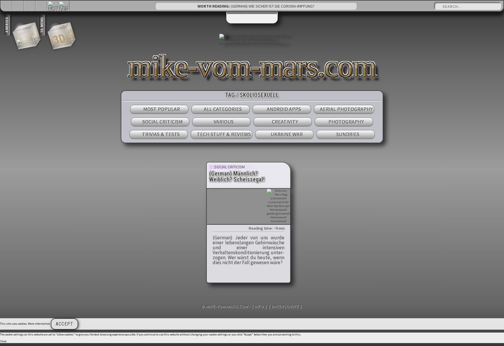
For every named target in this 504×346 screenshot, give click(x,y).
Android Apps (284, 109)
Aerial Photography (346, 109)
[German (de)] (53, 10)
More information (39, 324)
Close (3, 341)
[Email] (18, 6)
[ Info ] (259, 306)
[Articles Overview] (42, 6)
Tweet (221, 228)
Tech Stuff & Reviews (224, 134)
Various (224, 121)
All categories (223, 109)
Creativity (285, 121)
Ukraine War (287, 134)
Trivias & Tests (161, 134)
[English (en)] (64, 10)
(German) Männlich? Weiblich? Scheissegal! (237, 176)
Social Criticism (162, 121)
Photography (346, 121)
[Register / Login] (30, 6)
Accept (64, 324)
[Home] (7, 6)
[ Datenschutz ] (285, 306)
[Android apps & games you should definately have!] (21, 35)
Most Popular (161, 109)
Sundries (347, 134)
